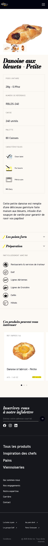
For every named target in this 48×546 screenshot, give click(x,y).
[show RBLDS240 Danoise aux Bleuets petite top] (23, 48)
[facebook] (4, 425)
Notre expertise (11, 491)
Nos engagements (11, 486)
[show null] (15, 48)
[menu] (43, 4)
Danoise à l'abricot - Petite (17, 333)
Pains (7, 461)
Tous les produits (17, 447)
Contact (7, 502)
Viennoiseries (13, 467)
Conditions (7, 539)
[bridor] (4, 4)
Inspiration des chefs (19, 454)
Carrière (7, 497)
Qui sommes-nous (11, 480)
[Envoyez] (42, 418)
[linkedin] (15, 425)
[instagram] (10, 425)
